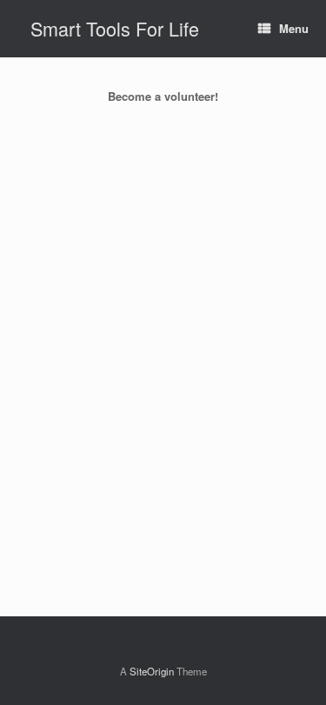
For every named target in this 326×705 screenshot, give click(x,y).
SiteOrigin (152, 671)
